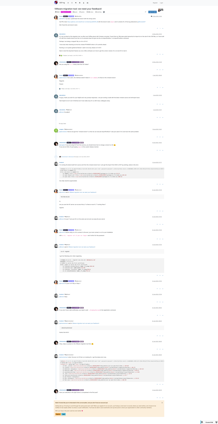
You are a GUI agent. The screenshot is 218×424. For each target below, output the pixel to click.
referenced (71, 156)
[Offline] (56, 17)
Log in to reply (152, 12)
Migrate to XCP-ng (66, 12)
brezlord (61, 162)
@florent (70, 109)
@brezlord (78, 190)
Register (58, 414)
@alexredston (79, 75)
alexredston (62, 34)
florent (61, 16)
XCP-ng (62, 3)
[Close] (162, 402)
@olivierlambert (69, 321)
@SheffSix (78, 16)
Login (63, 414)
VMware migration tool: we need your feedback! (82, 192)
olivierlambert (62, 62)
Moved (57, 12)
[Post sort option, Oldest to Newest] (145, 12)
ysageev (61, 129)
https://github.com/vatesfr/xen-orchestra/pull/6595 (81, 21)
